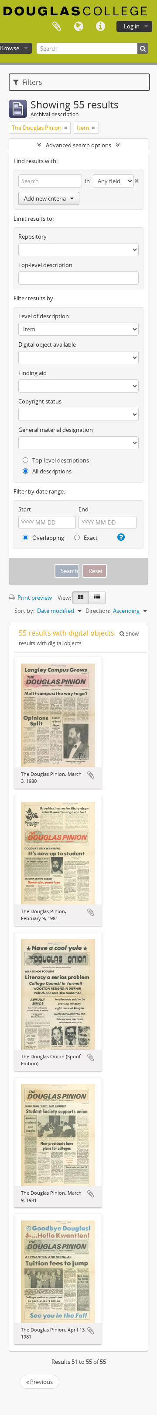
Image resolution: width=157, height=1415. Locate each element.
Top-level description (45, 265)
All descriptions (51, 471)
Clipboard (57, 27)
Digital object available (47, 344)
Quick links (100, 27)
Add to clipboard (90, 775)
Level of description (43, 316)
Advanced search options (78, 145)
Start (24, 509)
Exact (90, 538)
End (83, 509)
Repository (32, 236)
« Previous (39, 1382)
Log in (132, 26)
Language (78, 27)
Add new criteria (45, 198)
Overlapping (47, 538)
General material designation (55, 430)
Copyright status (39, 401)
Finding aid (32, 373)
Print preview (34, 597)
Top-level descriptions (60, 460)
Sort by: (24, 611)
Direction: (97, 611)
